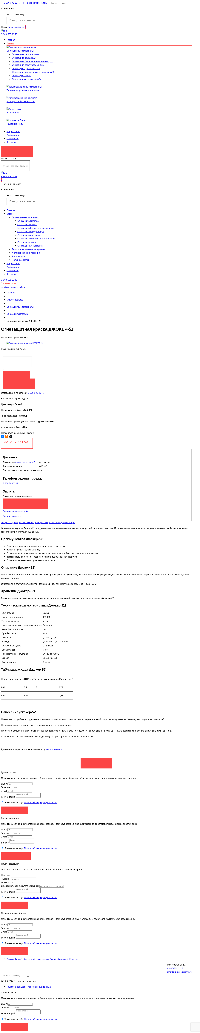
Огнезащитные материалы (20, 51)
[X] (10, 436)
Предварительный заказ (25, 502)
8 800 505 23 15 (10, 483)
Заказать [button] (14, 810)
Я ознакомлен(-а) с (30, 802)
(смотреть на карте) (25, 462)
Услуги (53, 959)
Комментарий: (8, 797)
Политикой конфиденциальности (40, 802)
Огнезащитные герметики (30, 246)
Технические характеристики (33, 522)
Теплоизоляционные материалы (23, 90)
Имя (4, 784)
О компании (13, 138)
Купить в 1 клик (19, 382)
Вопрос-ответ (13, 131)
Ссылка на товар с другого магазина (20, 886)
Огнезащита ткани (26, 242)
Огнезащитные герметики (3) (26, 79)
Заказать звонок (17, 150)
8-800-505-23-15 (36, 393)
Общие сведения (9, 522)
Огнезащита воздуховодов (30, 231)
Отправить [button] (15, 905)
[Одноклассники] (6, 436)
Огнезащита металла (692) (25, 54)
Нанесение (54, 522)
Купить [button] (17, 374)
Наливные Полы (15, 124)
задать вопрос (16, 441)
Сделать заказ (96, 761)
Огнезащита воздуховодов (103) (28, 65)
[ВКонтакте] (2, 436)
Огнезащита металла (28, 221)
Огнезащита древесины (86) (26, 68)
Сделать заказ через (13, 516)
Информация (13, 135)
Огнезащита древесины (29, 235)
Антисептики (13, 113)
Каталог (10, 43)
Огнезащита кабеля (27, 224)
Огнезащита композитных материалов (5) (33, 72)
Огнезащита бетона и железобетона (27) (32, 61)
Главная (11, 40)
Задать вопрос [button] (15, 856)
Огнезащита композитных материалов (36, 239)
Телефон (6, 787)
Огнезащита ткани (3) (22, 75)
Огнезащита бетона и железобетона (35, 228)
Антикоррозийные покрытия (21, 101)
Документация (67, 522)
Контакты (11, 142)
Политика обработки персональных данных (29, 987)
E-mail (4, 791)
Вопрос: (5, 843)
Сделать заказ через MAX (16, 511)
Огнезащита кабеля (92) (24, 58)
